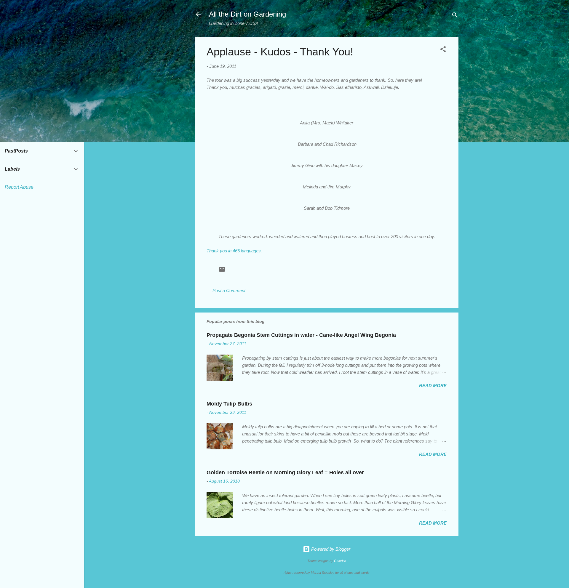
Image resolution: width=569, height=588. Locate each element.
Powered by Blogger (330, 549)
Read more (433, 385)
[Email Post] (222, 271)
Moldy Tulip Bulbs (229, 404)
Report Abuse (19, 187)
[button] (443, 50)
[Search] (454, 16)
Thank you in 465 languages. (234, 250)
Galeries (340, 561)
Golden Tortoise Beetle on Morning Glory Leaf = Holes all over (285, 472)
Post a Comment (228, 290)
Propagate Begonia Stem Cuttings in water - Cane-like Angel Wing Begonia (301, 335)
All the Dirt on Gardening (247, 14)
